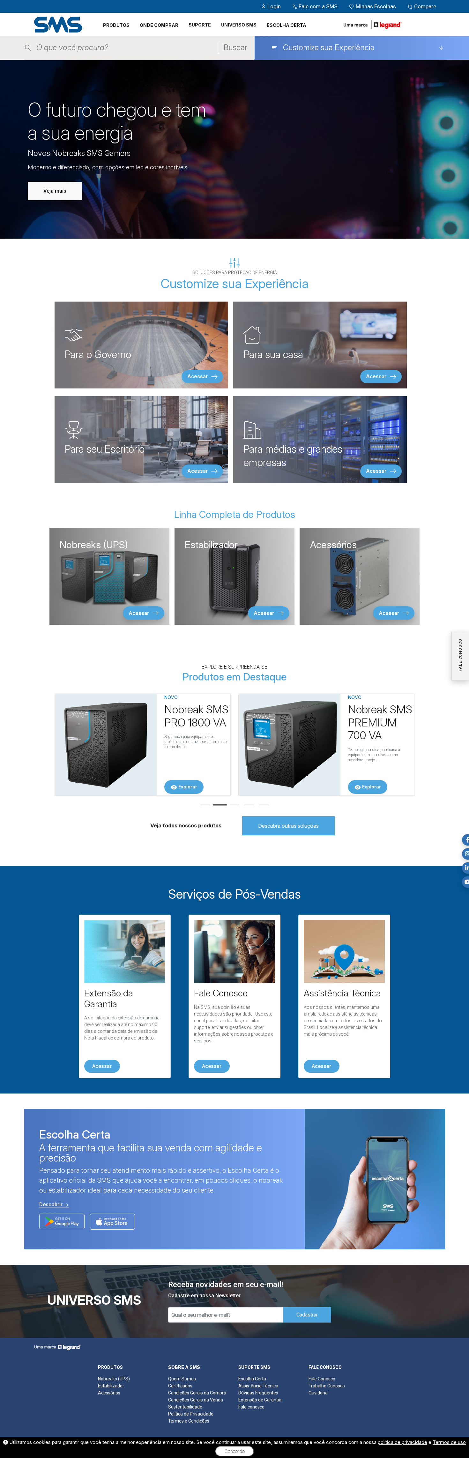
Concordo (235, 1451)
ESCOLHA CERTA (286, 25)
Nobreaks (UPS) (114, 1378)
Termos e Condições (188, 1420)
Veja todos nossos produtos (185, 825)
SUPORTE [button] (200, 24)
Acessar (102, 1066)
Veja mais (54, 191)
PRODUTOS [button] (116, 25)
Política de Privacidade (190, 1413)
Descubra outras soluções (288, 826)
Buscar (235, 47)
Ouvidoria (318, 1392)
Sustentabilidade (185, 1406)
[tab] (205, 804)
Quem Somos (182, 1378)
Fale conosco (251, 1406)
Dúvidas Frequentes (258, 1392)
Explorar (187, 786)
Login (274, 6)
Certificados (180, 1385)
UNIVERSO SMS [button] (239, 24)
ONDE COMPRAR (159, 25)
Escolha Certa (252, 1378)
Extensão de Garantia (259, 1399)
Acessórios (109, 1392)
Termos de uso (449, 1442)
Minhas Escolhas (375, 6)
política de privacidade (402, 1442)
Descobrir (51, 1204)
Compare (424, 6)
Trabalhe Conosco (327, 1385)
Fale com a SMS (318, 6)
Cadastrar (307, 1315)
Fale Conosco (322, 1378)
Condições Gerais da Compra (197, 1392)
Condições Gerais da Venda (195, 1399)
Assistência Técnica (258, 1385)
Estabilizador (111, 1385)
